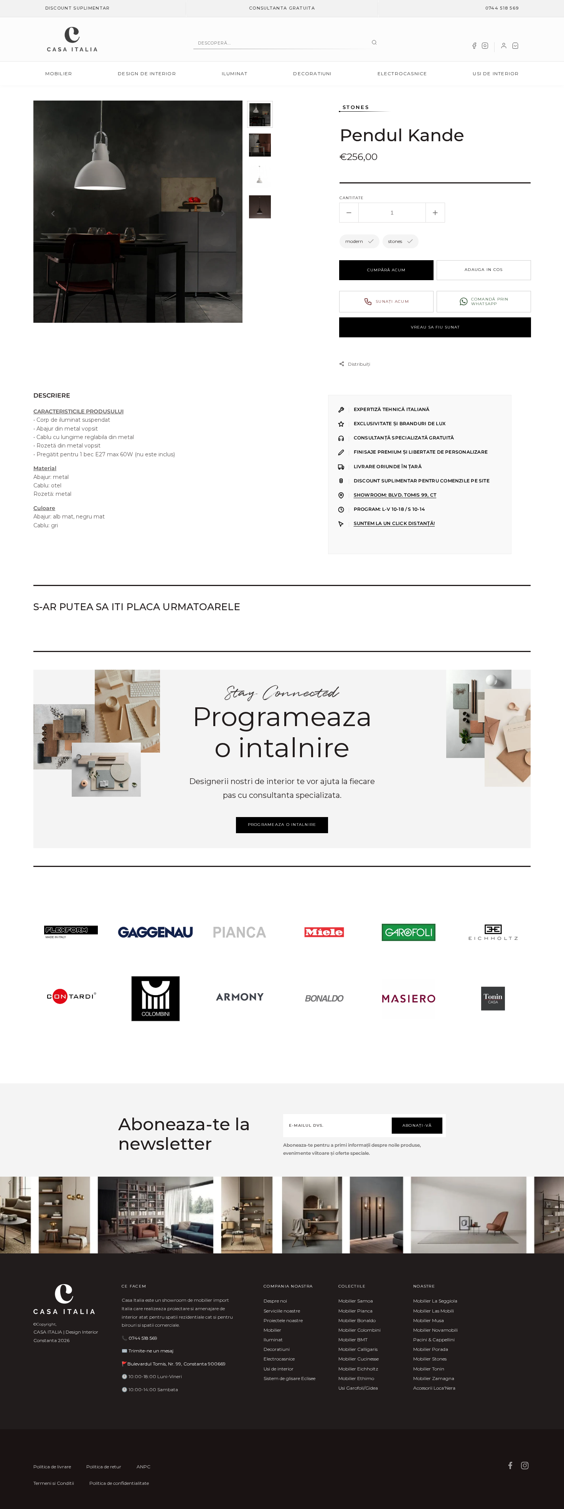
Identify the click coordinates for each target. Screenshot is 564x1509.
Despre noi (275, 1301)
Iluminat (235, 73)
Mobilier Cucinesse (358, 1359)
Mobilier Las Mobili (433, 1311)
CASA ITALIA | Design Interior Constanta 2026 (65, 1336)
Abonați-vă (417, 1125)
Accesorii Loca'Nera (434, 1388)
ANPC (143, 1466)
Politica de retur (103, 1466)
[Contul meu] (503, 47)
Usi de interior (496, 73)
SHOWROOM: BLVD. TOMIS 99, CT (395, 495)
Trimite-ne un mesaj (151, 1351)
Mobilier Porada (430, 1349)
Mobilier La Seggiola (435, 1301)
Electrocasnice (402, 73)
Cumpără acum (386, 269)
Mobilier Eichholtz (358, 1369)
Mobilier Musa (428, 1320)
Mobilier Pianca (355, 1311)
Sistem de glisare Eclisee (289, 1378)
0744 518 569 (502, 8)
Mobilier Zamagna (433, 1378)
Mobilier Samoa (355, 1301)
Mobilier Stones (430, 1359)
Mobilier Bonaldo (357, 1320)
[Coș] (515, 47)
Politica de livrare (52, 1466)
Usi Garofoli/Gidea (358, 1388)
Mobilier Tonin (428, 1369)
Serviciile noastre (282, 1311)
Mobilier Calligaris (358, 1349)
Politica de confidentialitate (119, 1483)
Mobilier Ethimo (356, 1378)
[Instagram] (485, 47)
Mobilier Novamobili (435, 1330)
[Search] (374, 43)
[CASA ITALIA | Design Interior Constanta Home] (72, 39)
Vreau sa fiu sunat (435, 327)
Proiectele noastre (283, 1320)
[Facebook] (474, 47)
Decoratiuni (312, 73)
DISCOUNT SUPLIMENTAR (77, 8)
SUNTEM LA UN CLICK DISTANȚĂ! (394, 523)
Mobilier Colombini (359, 1330)
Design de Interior (147, 73)
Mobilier (59, 73)
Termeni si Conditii (53, 1483)
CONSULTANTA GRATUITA (282, 8)
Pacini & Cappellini (434, 1339)
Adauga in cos (484, 269)
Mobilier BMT (353, 1339)
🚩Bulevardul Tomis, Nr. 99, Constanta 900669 (174, 1364)
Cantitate (352, 197)
